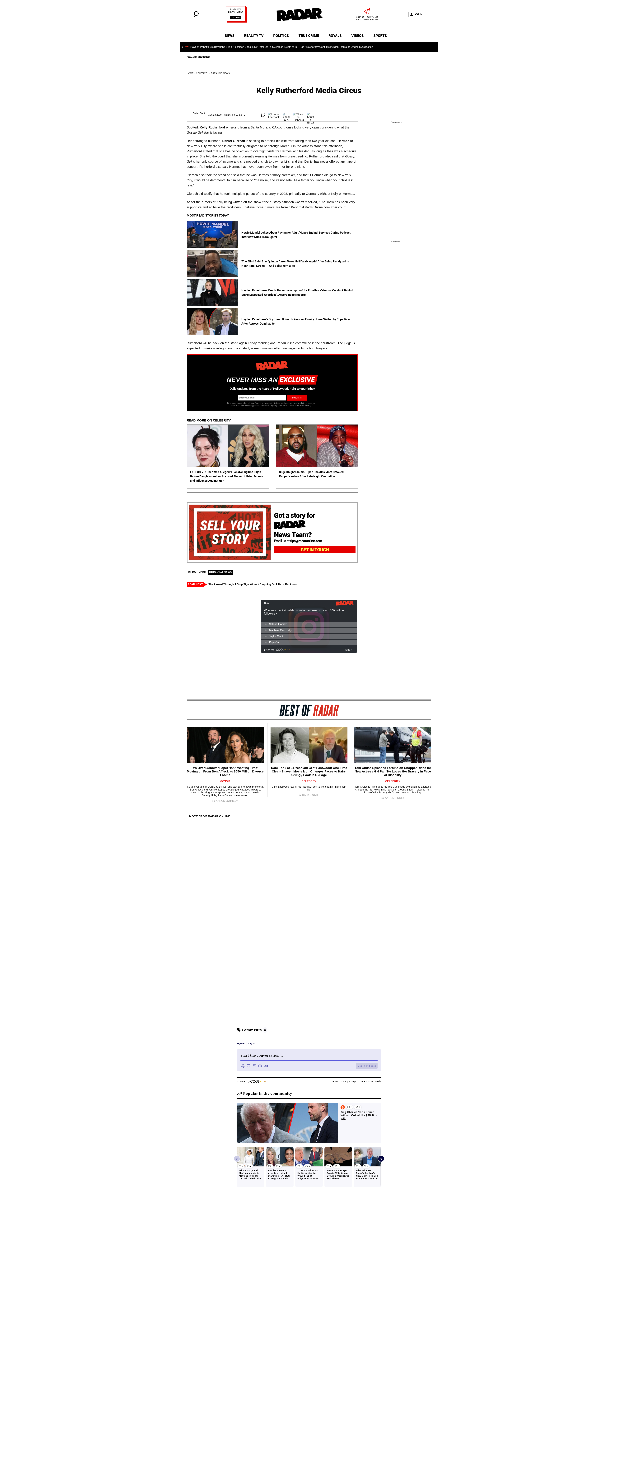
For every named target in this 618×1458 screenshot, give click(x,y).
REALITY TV (254, 36)
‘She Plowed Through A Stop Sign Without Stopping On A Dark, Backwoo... (253, 584)
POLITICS (281, 36)
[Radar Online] (299, 14)
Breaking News (220, 73)
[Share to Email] (310, 115)
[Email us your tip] (236, 21)
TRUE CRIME (309, 36)
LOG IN (418, 14)
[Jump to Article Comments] (263, 115)
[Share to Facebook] (274, 115)
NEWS (229, 36)
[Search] (196, 16)
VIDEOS (357, 36)
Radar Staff (199, 113)
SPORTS (380, 36)
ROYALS (335, 36)
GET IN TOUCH (315, 549)
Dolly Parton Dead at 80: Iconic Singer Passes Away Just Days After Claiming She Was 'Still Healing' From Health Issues (352, 47)
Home (190, 73)
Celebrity (202, 73)
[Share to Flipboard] (298, 115)
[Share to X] (286, 115)
